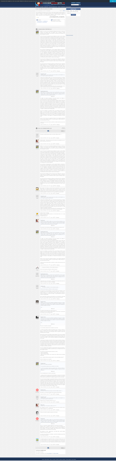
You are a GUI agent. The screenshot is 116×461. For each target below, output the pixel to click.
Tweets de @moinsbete (69, 35)
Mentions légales (68, 459)
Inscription (73, 2)
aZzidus (37, 288)
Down (54, 88)
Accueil (43, 459)
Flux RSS (57, 459)
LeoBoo (42, 286)
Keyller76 (42, 389)
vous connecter (49, 453)
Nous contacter (74, 459)
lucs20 (37, 198)
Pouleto (37, 441)
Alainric (37, 414)
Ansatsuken (42, 73)
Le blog (50, 459)
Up (53, 88)
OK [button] (112, 1)
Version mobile (47, 459)
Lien (51, 88)
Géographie (48, 10)
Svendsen (37, 215)
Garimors (37, 93)
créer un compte (56, 453)
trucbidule (37, 303)
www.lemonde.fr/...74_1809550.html (42, 21)
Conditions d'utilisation (62, 459)
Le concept (53, 459)
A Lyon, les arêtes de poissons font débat (44, 8)
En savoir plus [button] (52, 1)
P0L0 (41, 404)
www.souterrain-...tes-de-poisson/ (42, 22)
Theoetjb (42, 363)
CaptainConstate (43, 91)
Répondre (58, 88)
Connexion (78, 2)
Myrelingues (40, 10)
